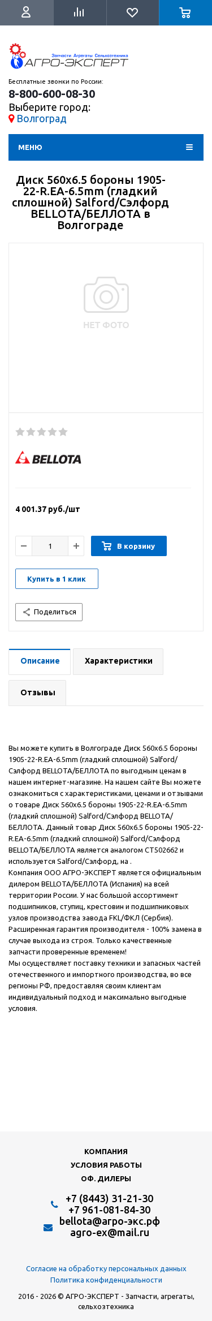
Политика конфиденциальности (106, 1280)
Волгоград (41, 118)
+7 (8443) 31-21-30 (109, 1198)
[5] (63, 432)
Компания (106, 1151)
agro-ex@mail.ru (109, 1232)
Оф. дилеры (106, 1178)
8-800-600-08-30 (51, 94)
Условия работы (106, 1165)
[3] (42, 432)
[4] (52, 432)
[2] (31, 432)
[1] (20, 432)
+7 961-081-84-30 (109, 1209)
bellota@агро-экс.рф (109, 1221)
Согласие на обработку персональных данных (106, 1268)
